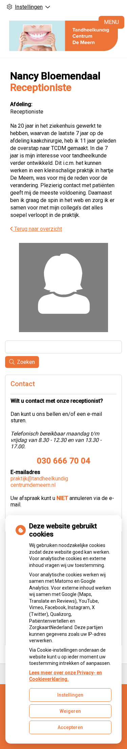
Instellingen (70, 695)
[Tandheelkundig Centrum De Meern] (63, 36)
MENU (111, 22)
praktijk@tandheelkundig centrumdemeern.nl (39, 481)
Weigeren (70, 711)
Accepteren (70, 727)
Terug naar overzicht (37, 229)
